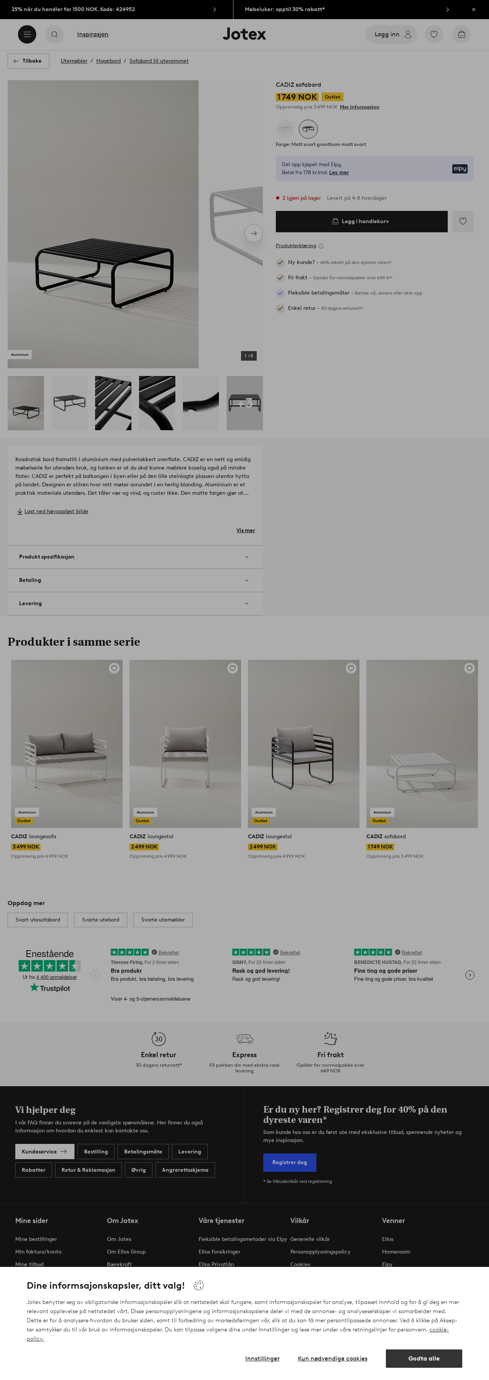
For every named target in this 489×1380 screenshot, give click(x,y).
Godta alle (424, 1358)
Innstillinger (262, 1358)
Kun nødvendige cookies (333, 1358)
